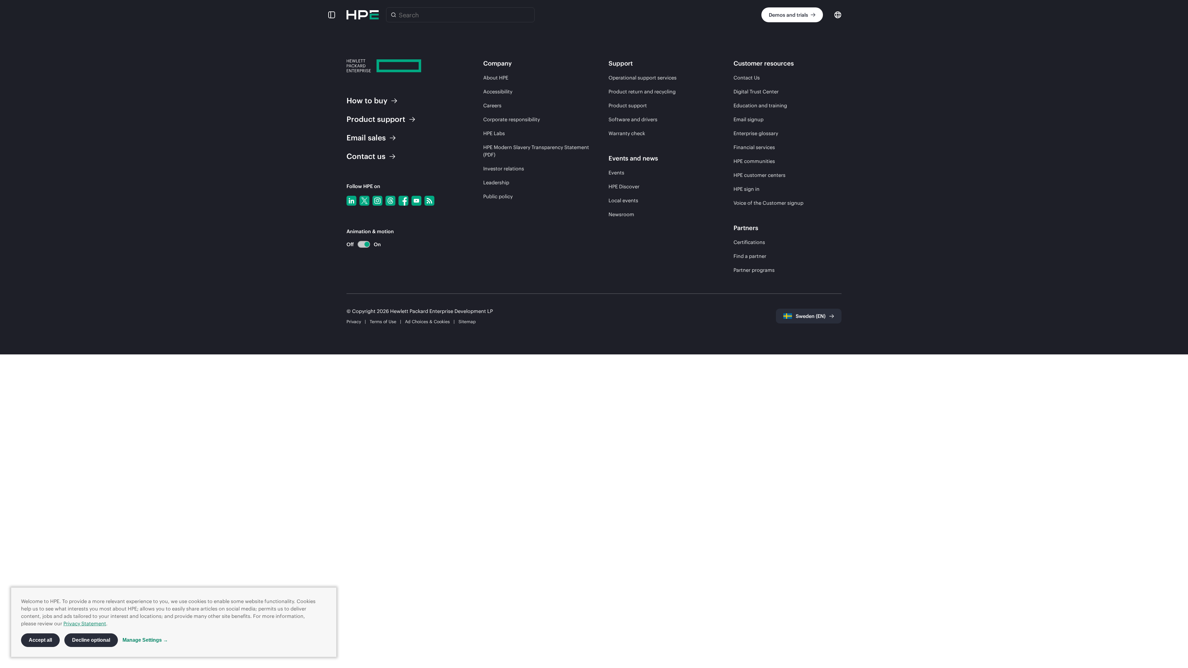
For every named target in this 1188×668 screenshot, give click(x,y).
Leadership (496, 182)
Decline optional (91, 640)
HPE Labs (494, 133)
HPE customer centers (760, 175)
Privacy (353, 321)
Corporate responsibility (511, 119)
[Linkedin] (351, 201)
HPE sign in (747, 189)
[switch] (360, 244)
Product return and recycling (642, 91)
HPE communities (754, 161)
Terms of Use (383, 321)
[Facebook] (403, 201)
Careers (492, 105)
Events (616, 172)
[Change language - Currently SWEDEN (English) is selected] (837, 14)
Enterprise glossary (756, 133)
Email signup (749, 119)
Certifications (749, 242)
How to (366, 100)
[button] (331, 14)
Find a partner (750, 256)
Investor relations (503, 168)
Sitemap (467, 321)
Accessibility (497, 91)
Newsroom (621, 214)
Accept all (40, 640)
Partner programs (754, 270)
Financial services (754, 147)
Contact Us (747, 78)
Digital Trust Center (756, 91)
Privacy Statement (84, 623)
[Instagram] (377, 201)
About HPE (495, 78)
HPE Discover (624, 186)
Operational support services (643, 78)
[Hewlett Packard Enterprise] (362, 14)
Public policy (498, 196)
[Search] (393, 15)
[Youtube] (416, 201)
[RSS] (429, 201)
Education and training (760, 105)
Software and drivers (633, 119)
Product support (628, 105)
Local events (623, 200)
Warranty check (627, 133)
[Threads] (390, 201)
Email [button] (366, 137)
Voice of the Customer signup (768, 203)
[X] (364, 201)
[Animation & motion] (364, 244)
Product (375, 119)
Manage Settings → (145, 640)
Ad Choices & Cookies (427, 321)
